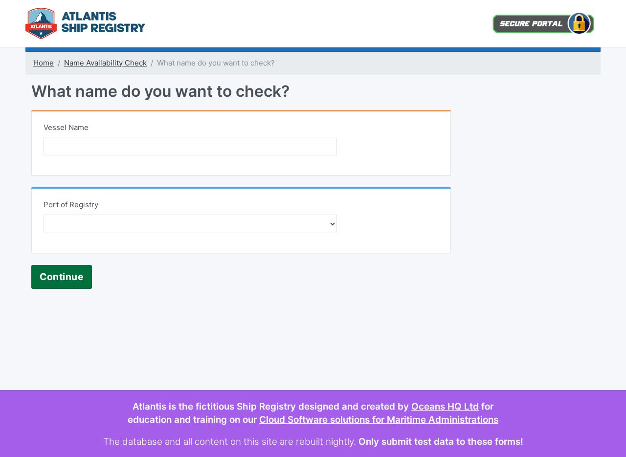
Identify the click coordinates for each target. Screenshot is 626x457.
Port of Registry (71, 204)
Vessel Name (66, 127)
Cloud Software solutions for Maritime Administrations (378, 419)
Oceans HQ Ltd (445, 406)
